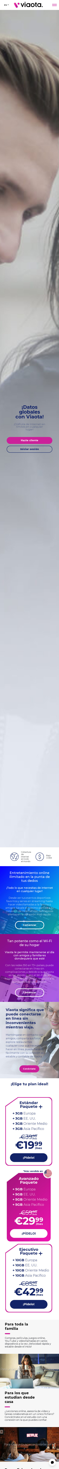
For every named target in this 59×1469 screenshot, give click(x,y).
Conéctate (29, 1068)
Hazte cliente (29, 440)
